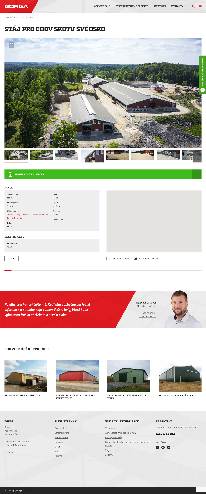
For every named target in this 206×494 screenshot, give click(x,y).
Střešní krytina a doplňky (132, 6)
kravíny (20, 218)
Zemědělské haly (13, 214)
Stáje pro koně (112, 450)
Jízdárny (109, 455)
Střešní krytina (62, 433)
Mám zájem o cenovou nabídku (202, 72)
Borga (6, 17)
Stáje (14, 218)
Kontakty (177, 6)
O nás (57, 446)
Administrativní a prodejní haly (120, 433)
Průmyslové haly (113, 437)
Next (197, 156)
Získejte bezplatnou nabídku (29, 174)
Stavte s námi (62, 437)
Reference (160, 6)
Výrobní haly (111, 428)
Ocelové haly (102, 6)
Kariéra (58, 456)
